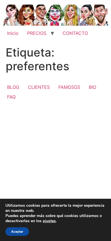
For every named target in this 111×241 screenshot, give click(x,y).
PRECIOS (36, 33)
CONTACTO (75, 33)
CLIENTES (39, 87)
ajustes (49, 221)
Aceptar (17, 231)
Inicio (12, 33)
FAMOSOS (69, 87)
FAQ (11, 97)
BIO (92, 87)
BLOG (13, 87)
